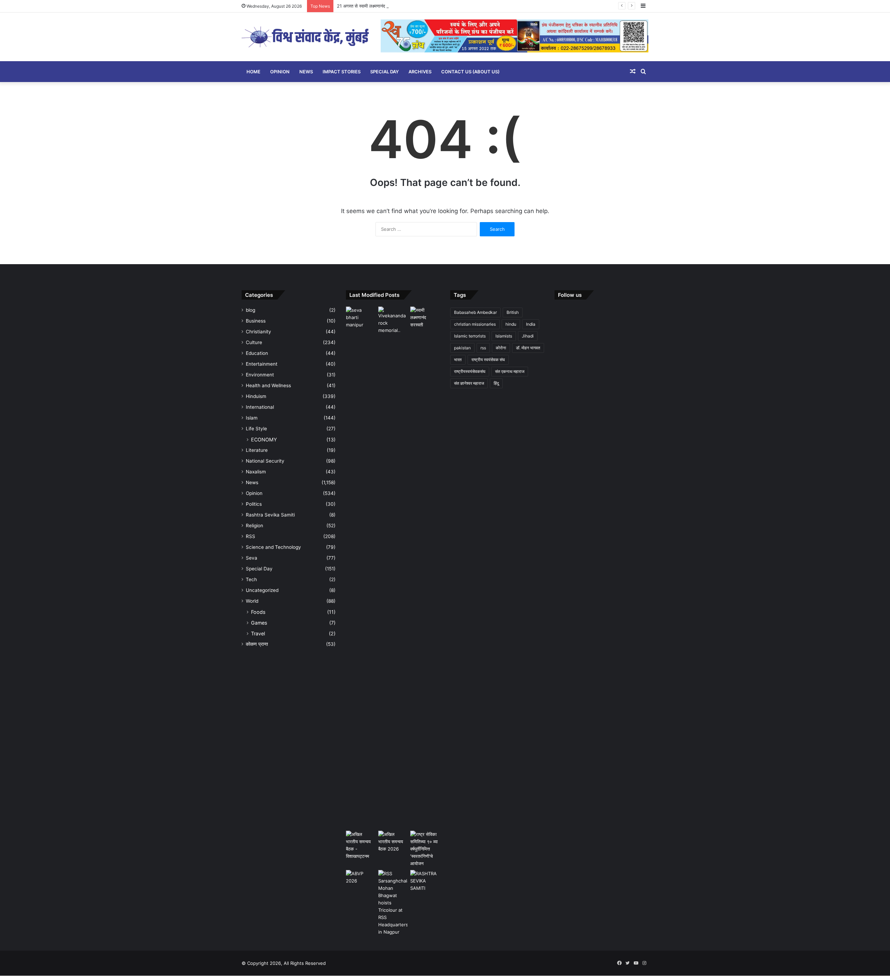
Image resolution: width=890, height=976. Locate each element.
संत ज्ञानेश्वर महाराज (469, 383)
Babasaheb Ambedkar (475, 312)
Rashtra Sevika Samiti (270, 515)
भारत (458, 359)
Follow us (570, 295)
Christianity (258, 331)
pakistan (462, 347)
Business (256, 321)
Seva (251, 558)
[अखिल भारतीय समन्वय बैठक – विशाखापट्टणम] (360, 845)
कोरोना (501, 347)
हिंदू (496, 383)
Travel (258, 633)
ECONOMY (264, 439)
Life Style (256, 428)
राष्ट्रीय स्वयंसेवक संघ (488, 359)
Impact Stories (342, 71)
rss (483, 347)
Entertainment (261, 364)
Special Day (384, 71)
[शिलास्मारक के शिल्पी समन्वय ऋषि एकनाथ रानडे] (393, 567)
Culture (254, 342)
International (260, 407)
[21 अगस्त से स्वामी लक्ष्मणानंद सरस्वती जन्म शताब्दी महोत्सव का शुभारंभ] (425, 317)
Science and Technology (273, 547)
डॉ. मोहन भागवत (528, 347)
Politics (254, 504)
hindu (510, 324)
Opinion (280, 71)
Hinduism (256, 396)
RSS (250, 536)
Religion (254, 525)
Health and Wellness (268, 385)
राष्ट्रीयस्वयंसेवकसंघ (469, 371)
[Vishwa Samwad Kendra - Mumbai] (306, 36)
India (530, 324)
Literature (257, 450)
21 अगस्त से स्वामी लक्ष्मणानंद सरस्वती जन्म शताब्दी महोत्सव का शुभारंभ (394, 6)
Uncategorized (262, 590)
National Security (265, 461)
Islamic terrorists (470, 336)
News (306, 71)
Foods (258, 612)
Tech (251, 579)
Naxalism (256, 471)
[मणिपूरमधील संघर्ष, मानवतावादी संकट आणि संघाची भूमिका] (360, 317)
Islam (252, 418)
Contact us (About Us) (470, 71)
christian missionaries (475, 324)
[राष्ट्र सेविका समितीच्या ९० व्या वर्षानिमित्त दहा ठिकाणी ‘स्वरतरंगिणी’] (425, 849)
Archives (419, 71)
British (513, 312)
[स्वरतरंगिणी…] (425, 881)
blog (250, 310)
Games (259, 623)
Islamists (503, 336)
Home (253, 71)
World (252, 601)
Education (257, 353)
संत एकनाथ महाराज (509, 371)
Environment (260, 374)
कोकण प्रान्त (257, 644)
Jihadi (528, 336)
